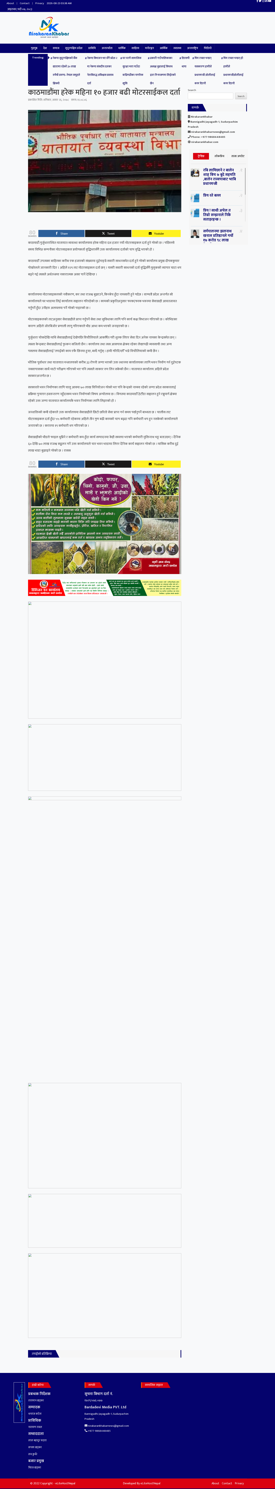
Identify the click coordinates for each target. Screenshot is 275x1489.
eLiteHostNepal (150, 1483)
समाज (56, 48)
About (10, 3)
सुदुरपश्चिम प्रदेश (73, 48)
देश (45, 48)
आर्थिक (164, 48)
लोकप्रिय (219, 156)
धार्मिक (122, 48)
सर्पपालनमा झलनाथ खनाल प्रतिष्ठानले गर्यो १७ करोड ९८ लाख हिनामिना (218, 238)
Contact (25, 3)
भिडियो (208, 48)
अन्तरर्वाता (107, 48)
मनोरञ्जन (149, 48)
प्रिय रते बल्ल (212, 195)
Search (192, 90)
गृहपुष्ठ (34, 48)
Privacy (39, 3)
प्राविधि (92, 48)
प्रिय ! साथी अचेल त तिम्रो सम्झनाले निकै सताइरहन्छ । (217, 215)
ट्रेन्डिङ (201, 156)
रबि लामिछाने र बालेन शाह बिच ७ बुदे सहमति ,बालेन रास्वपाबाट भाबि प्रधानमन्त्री (219, 177)
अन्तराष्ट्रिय (192, 48)
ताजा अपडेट (238, 156)
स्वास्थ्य (177, 48)
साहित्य (135, 48)
